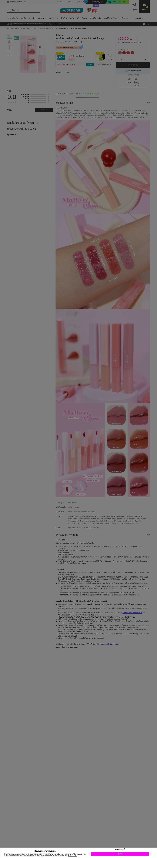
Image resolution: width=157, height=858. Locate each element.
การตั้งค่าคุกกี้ (120, 850)
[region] (78, 853)
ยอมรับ (120, 854)
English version (72, 856)
